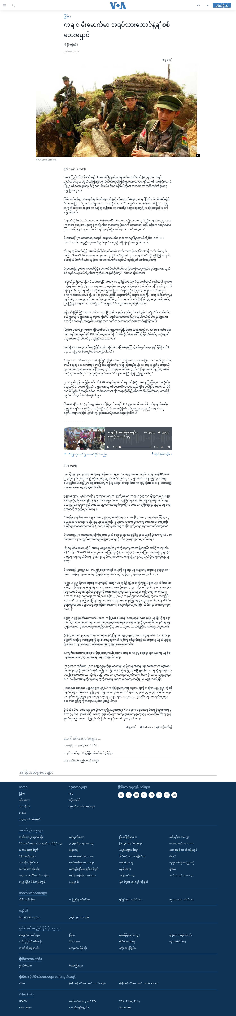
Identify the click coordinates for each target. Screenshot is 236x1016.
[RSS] (159, 795)
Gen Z (172, 856)
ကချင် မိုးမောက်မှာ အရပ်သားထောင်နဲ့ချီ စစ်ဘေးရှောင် (137, 432)
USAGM (23, 1001)
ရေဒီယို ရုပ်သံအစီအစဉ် (30, 941)
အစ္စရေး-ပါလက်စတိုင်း (30, 819)
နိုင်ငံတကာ (24, 800)
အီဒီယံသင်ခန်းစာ (27, 899)
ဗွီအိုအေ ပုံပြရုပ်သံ (128, 948)
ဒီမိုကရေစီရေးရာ (27, 856)
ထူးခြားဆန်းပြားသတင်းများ (82, 875)
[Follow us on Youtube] (136, 795)
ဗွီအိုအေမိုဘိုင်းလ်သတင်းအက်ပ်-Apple (87, 983)
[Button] (167, 60)
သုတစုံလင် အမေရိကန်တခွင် (183, 850)
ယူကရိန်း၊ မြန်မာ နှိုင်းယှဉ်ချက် (84, 869)
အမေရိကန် (24, 806)
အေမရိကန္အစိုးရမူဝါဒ (79, 1007)
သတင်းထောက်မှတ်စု (29, 869)
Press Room (25, 1007)
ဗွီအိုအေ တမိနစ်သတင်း (180, 935)
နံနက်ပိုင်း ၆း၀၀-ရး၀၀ (29, 917)
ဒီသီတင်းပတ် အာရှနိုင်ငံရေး (132, 856)
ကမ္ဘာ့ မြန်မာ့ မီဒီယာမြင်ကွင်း (32, 882)
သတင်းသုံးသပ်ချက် (29, 850)
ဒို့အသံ (172, 869)
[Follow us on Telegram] (152, 795)
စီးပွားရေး (74, 850)
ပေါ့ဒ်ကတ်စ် (74, 800)
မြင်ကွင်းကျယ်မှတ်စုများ (131, 843)
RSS (71, 793)
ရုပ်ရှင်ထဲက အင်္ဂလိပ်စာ (130, 899)
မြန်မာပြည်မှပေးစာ (128, 837)
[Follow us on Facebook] (121, 795)
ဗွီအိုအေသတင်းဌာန (120, 436)
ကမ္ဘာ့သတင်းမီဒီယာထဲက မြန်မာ (34, 875)
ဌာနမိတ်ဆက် (25, 965)
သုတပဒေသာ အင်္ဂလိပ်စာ (181, 899)
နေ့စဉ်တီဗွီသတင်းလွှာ (29, 935)
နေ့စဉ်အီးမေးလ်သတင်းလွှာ (82, 806)
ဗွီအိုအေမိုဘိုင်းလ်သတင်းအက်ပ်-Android (138, 983)
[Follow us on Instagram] (144, 795)
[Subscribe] (174, 795)
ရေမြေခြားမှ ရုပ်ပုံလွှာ (129, 935)
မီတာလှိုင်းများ (76, 965)
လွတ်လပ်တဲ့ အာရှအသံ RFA (82, 1001)
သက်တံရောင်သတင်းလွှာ (181, 875)
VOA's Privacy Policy (129, 1001)
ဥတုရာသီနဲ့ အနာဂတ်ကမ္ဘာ (81, 843)
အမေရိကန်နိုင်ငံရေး (28, 862)
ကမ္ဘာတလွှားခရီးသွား (129, 850)
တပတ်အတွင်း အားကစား (81, 856)
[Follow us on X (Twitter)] (129, 795)
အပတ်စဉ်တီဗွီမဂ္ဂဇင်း (29, 948)
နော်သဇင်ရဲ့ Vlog (177, 941)
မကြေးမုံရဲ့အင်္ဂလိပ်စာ (79, 899)
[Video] (208, 5)
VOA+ (22, 983)
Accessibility (125, 1007)
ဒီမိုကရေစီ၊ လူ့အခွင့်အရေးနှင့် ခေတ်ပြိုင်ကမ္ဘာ (40, 843)
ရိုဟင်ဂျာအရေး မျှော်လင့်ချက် (133, 882)
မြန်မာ (67, 16)
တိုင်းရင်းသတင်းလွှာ (179, 837)
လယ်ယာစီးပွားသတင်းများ (82, 862)
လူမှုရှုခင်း (74, 882)
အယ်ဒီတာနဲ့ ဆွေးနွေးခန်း (31, 837)
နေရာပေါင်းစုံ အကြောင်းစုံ (181, 862)
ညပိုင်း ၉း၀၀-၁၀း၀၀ (79, 917)
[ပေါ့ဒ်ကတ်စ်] (167, 795)
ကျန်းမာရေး (125, 869)
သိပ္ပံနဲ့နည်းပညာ (76, 837)
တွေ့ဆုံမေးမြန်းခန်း (78, 948)
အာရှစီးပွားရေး (126, 862)
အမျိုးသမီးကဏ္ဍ (127, 875)
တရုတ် (22, 813)
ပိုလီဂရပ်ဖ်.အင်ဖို (127, 941)
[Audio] (198, 5)
